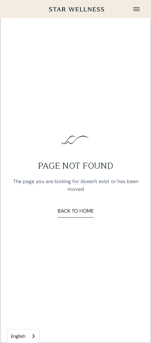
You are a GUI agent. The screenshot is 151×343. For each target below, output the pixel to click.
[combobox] (23, 336)
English (18, 336)
